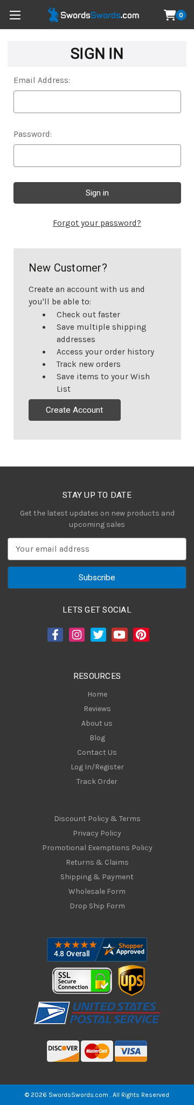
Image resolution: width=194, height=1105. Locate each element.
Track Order (97, 781)
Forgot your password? (97, 223)
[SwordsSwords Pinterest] (140, 635)
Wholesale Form (97, 891)
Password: (32, 134)
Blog (97, 737)
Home (97, 694)
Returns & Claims (97, 862)
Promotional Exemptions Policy (97, 847)
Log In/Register (97, 767)
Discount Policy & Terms (97, 818)
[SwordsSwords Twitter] (98, 635)
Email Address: (41, 80)
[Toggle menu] (15, 15)
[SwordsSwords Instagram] (76, 635)
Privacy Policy (97, 833)
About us (97, 723)
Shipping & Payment (97, 876)
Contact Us (97, 752)
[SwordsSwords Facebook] (54, 635)
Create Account (74, 410)
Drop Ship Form (97, 906)
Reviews (97, 708)
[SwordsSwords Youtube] (119, 635)
